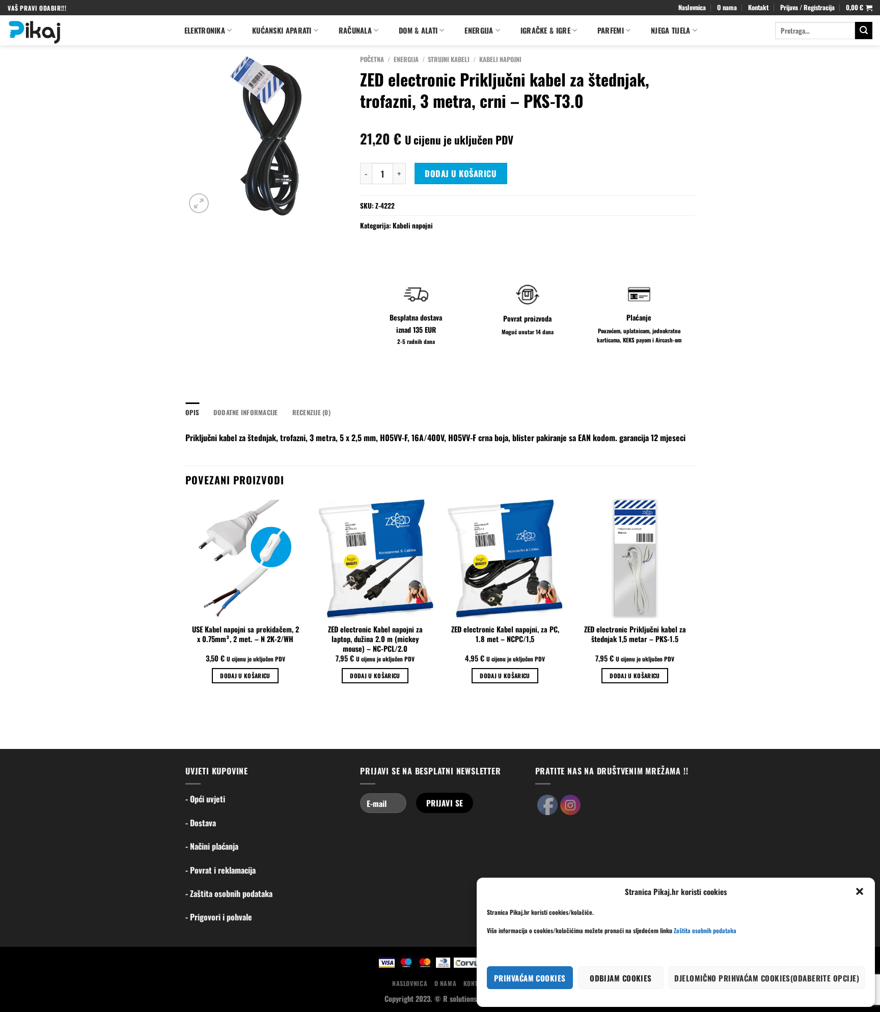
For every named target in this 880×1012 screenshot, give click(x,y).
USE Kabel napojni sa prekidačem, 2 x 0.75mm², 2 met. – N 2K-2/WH (245, 634)
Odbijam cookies (621, 978)
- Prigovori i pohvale (218, 917)
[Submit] (863, 30)
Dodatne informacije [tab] (245, 412)
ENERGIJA (478, 30)
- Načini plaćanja (211, 846)
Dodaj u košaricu (461, 173)
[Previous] (186, 600)
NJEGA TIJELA (670, 30)
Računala (355, 30)
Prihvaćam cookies (530, 978)
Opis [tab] (192, 412)
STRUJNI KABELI (449, 59)
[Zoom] (199, 203)
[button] (860, 891)
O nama (727, 7)
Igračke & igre (545, 30)
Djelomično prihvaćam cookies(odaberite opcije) (766, 978)
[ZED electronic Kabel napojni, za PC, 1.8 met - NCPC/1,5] (505, 558)
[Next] (694, 600)
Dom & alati (418, 30)
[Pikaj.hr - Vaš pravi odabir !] (85, 30)
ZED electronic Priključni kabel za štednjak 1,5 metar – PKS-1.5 (635, 634)
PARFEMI (610, 30)
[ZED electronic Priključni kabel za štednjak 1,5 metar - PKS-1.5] (635, 558)
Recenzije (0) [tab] (311, 412)
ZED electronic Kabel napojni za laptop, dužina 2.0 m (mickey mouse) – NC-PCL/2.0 (375, 639)
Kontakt (758, 7)
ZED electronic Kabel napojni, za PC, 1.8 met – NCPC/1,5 (505, 634)
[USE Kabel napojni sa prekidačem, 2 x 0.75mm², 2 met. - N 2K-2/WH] (245, 558)
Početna (372, 59)
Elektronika (204, 30)
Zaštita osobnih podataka (705, 930)
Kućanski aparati (282, 30)
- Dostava (200, 823)
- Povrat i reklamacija (220, 870)
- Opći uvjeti (205, 799)
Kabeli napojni (500, 59)
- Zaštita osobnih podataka (228, 893)
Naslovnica (692, 7)
